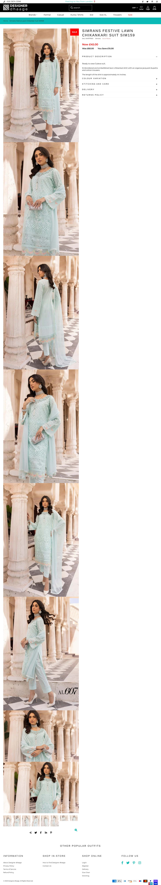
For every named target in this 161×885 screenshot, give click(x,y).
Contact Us (47, 866)
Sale (130, 15)
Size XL (103, 15)
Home (5, 21)
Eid (91, 15)
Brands (32, 15)
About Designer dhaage (12, 863)
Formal (47, 15)
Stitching (85, 876)
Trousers (117, 15)
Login (84, 863)
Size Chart (86, 872)
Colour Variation (94, 78)
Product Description (97, 56)
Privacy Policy (8, 866)
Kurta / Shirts (77, 15)
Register (85, 866)
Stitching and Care (95, 84)
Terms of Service (9, 869)
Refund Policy (8, 872)
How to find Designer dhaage (54, 863)
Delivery (88, 89)
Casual (60, 15)
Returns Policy (93, 95)
